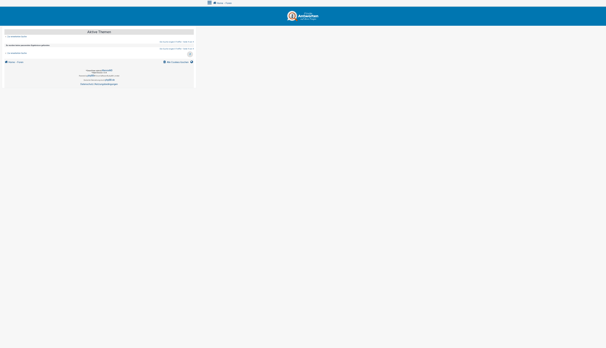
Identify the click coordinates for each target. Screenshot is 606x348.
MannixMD (107, 70)
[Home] (303, 16)
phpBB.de (110, 79)
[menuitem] (176, 62)
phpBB (90, 75)
